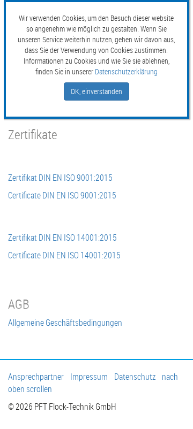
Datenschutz (134, 376)
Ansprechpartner (36, 376)
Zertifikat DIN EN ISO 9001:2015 (60, 177)
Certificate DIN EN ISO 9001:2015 (62, 195)
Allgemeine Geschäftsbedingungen (65, 322)
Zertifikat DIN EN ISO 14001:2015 (62, 237)
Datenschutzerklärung (126, 71)
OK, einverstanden (96, 91)
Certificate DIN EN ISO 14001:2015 (64, 255)
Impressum (89, 376)
